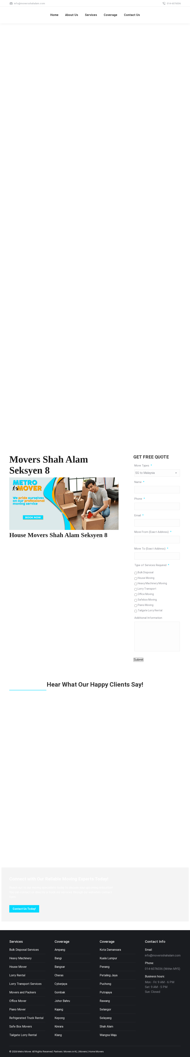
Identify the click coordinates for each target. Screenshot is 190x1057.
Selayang (106, 1018)
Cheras (59, 975)
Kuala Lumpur (108, 958)
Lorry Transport (147, 588)
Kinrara (59, 1026)
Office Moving (146, 594)
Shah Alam (106, 1026)
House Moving (146, 577)
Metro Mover (24, 1051)
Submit (138, 659)
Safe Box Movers (20, 1026)
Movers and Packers (22, 992)
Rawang (105, 1001)
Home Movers (96, 1051)
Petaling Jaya (108, 975)
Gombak (60, 992)
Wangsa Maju (108, 1035)
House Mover (18, 967)
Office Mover (17, 1001)
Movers (83, 1051)
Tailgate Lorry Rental (150, 610)
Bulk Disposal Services (24, 949)
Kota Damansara (110, 949)
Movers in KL (70, 1051)
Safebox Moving (147, 599)
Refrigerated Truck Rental (26, 1018)
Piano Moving (145, 605)
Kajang (59, 1009)
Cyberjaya (61, 984)
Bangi (58, 958)
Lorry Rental (17, 975)
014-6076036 (174, 3)
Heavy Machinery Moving (152, 583)
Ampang (60, 949)
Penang (104, 967)
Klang (58, 1035)
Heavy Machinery (20, 958)
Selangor (105, 1009)
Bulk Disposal (145, 572)
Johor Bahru (62, 1001)
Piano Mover (17, 1009)
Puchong (105, 984)
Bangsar (60, 967)
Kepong (60, 1018)
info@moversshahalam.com (29, 3)
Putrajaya (106, 992)
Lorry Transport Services (25, 984)
